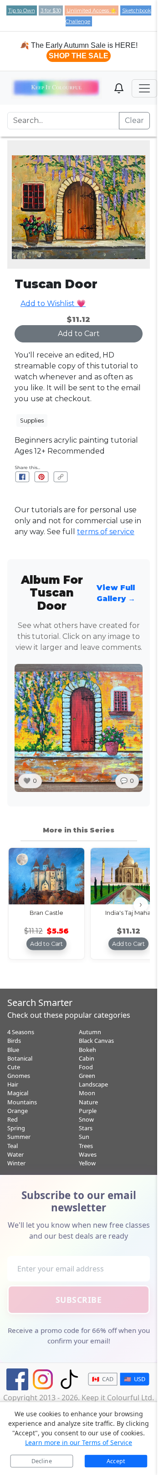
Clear (134, 120)
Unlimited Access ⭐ (92, 10)
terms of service (105, 531)
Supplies (32, 420)
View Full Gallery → (116, 593)
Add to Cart (79, 333)
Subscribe (79, 1299)
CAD (103, 1379)
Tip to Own (21, 10)
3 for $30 (51, 10)
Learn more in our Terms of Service (78, 1442)
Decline (41, 1461)
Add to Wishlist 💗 (53, 303)
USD (135, 1379)
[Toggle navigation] (144, 88)
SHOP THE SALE (78, 56)
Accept (116, 1461)
